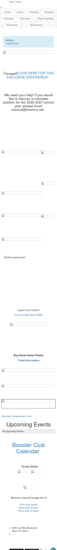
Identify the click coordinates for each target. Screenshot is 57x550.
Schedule (34, 12)
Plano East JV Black (28, 510)
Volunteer (8, 18)
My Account (36, 24)
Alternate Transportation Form (17, 416)
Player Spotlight (45, 18)
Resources (12, 24)
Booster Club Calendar (28, 448)
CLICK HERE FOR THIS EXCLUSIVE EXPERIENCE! (30, 75)
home (19, 1)
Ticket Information (28, 360)
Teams (20, 12)
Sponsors (25, 18)
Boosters (49, 12)
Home (8, 12)
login (12, 1)
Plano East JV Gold (28, 507)
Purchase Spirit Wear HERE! (28, 314)
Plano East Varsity (28, 504)
